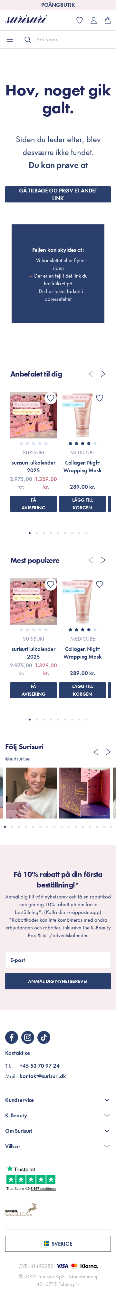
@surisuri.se (17, 758)
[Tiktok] (43, 1037)
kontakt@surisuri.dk (43, 1076)
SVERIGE (62, 1243)
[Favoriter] (50, 398)
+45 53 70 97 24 (40, 1065)
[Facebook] (11, 1037)
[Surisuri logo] (31, 20)
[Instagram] (27, 1037)
